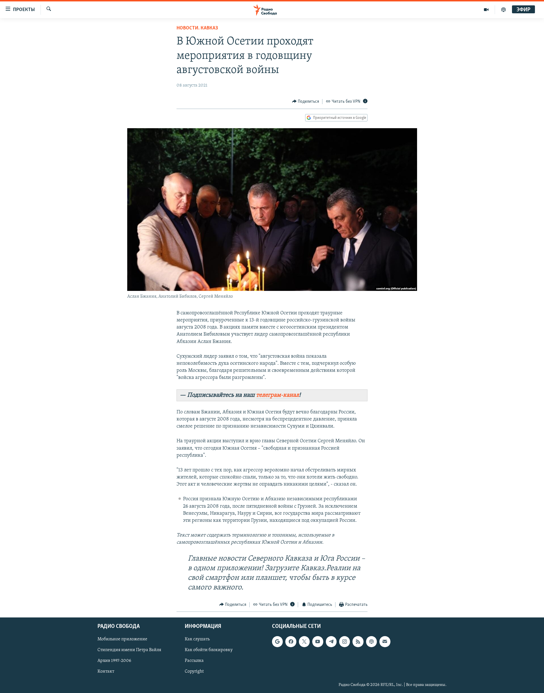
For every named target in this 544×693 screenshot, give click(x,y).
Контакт (105, 672)
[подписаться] (384, 641)
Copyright (194, 672)
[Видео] (486, 9)
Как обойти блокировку (209, 650)
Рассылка (194, 661)
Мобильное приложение (122, 639)
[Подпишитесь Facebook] (290, 641)
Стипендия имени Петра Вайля (129, 650)
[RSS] (357, 641)
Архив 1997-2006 (114, 661)
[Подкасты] (371, 641)
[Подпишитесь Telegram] (331, 641)
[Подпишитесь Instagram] (344, 641)
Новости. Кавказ (197, 28)
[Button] (305, 101)
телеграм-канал (277, 395)
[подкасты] (503, 9)
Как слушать (197, 639)
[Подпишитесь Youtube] (317, 641)
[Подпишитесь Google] (277, 641)
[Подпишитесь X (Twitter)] (304, 641)
